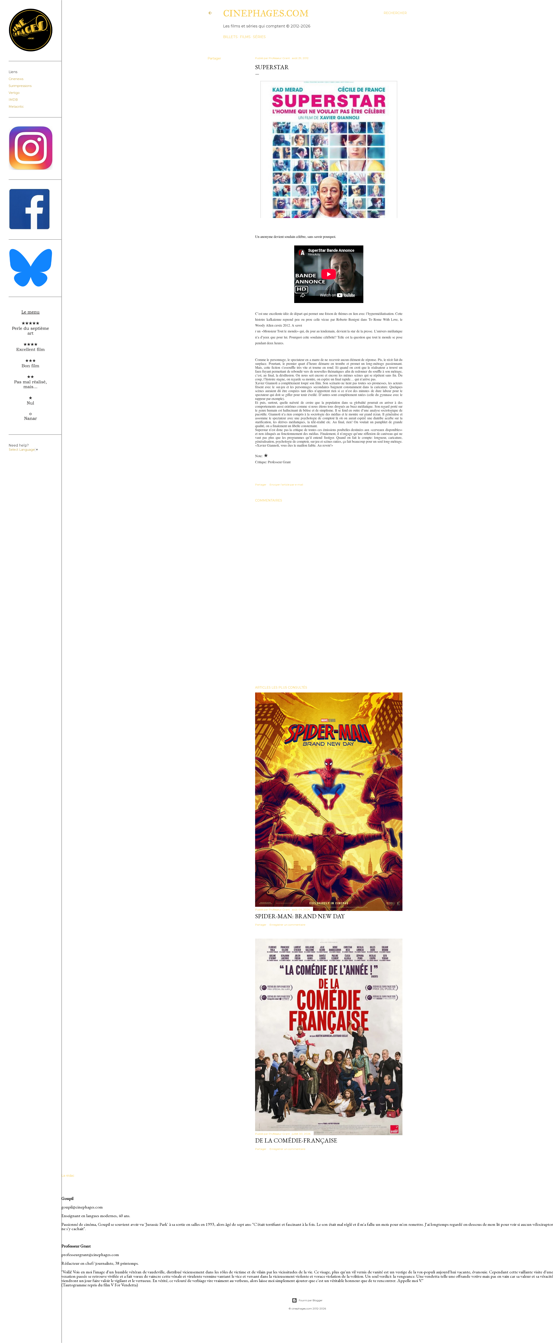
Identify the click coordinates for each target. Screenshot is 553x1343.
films (245, 37)
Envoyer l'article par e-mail (286, 484)
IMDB (13, 100)
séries (259, 37)
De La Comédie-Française (296, 1140)
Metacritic (16, 107)
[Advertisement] (328, 644)
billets (230, 37)
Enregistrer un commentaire (287, 924)
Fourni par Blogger (311, 1300)
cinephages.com (266, 13)
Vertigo (14, 93)
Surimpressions (20, 86)
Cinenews (16, 79)
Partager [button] (214, 58)
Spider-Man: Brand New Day (300, 916)
